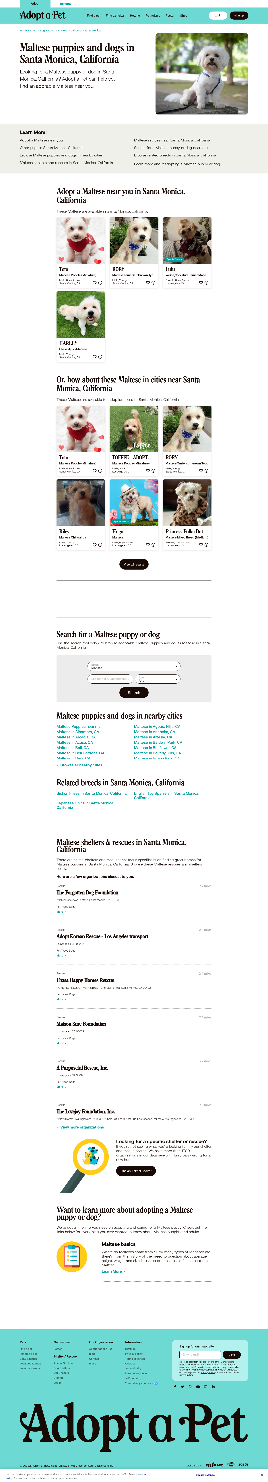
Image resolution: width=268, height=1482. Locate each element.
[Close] (262, 1475)
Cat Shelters (61, 1372)
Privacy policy (133, 1353)
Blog (92, 1353)
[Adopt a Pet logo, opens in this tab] (134, 1430)
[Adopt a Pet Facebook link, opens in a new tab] (176, 1387)
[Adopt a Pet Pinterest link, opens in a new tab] (191, 1387)
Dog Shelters (62, 1368)
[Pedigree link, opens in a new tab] (230, 1465)
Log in (57, 1382)
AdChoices (132, 1378)
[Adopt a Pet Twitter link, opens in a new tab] (183, 1387)
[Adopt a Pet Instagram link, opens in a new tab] (206, 1387)
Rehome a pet (28, 1353)
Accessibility (133, 1368)
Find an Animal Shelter (136, 1171)
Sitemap (130, 1348)
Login (217, 15)
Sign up (239, 15)
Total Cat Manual (30, 1368)
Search (134, 692)
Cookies (130, 1363)
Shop (183, 15)
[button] (94, 282)
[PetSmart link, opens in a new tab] (214, 1464)
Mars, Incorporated (136, 1373)
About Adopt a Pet (100, 1348)
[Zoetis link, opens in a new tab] (243, 1464)
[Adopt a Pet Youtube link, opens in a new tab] (199, 1387)
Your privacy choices (138, 1383)
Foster (170, 15)
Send (232, 1354)
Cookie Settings (104, 1465)
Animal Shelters (63, 1363)
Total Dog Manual (31, 1363)
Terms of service (135, 1358)
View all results (134, 564)
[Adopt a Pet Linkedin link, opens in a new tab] (213, 1387)
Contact (94, 1358)
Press (92, 1363)
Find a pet (26, 1348)
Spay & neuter (28, 1358)
